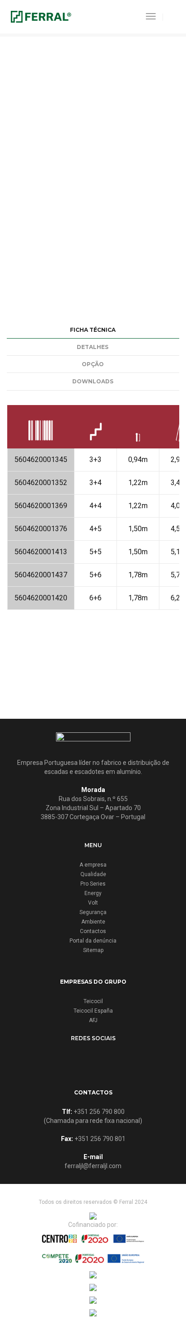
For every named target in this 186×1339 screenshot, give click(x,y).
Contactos (93, 931)
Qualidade (93, 874)
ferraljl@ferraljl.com (93, 1165)
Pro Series (93, 884)
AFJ (93, 1020)
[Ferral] (41, 16)
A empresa (93, 865)
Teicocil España (93, 1011)
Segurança (93, 912)
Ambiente (93, 922)
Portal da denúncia (93, 941)
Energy (93, 893)
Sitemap (93, 950)
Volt (93, 903)
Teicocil (93, 1001)
